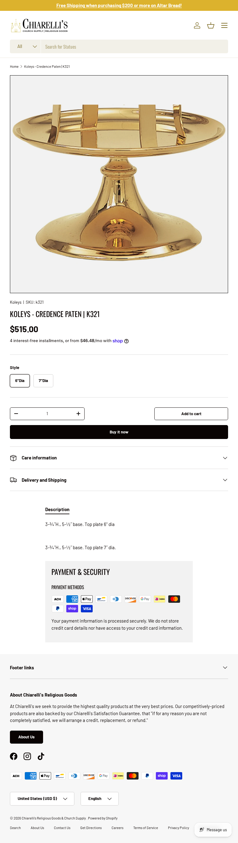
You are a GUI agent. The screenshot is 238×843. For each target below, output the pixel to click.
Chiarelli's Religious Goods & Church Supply (54, 818)
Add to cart (191, 413)
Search (15, 828)
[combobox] (119, 46)
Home (14, 66)
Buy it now (119, 431)
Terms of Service (145, 828)
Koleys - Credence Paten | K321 (47, 66)
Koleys (15, 302)
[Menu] (224, 25)
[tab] (57, 509)
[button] (211, 25)
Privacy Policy (178, 828)
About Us (26, 736)
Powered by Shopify (102, 818)
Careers (117, 828)
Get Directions (91, 828)
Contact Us (62, 828)
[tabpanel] (119, 536)
